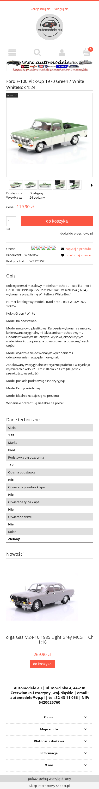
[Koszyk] (86, 52)
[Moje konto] (62, 52)
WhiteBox (31, 255)
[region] (49, 65)
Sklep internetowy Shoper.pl (49, 785)
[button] (12, 52)
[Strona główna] (49, 26)
